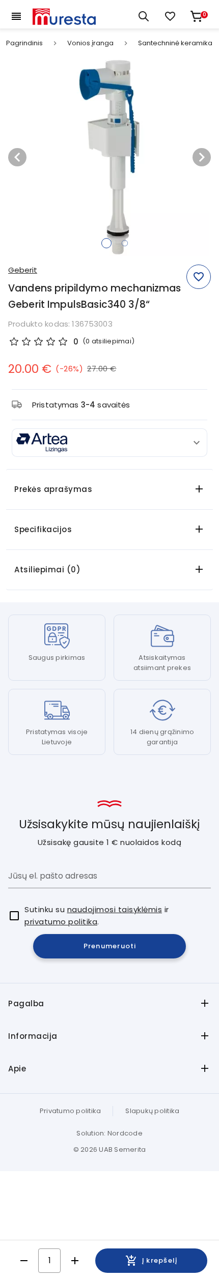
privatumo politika (60, 921)
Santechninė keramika (175, 43)
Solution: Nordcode (109, 1133)
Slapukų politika (152, 1111)
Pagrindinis (24, 43)
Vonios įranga (90, 43)
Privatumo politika (70, 1111)
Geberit (22, 270)
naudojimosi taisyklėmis (114, 909)
